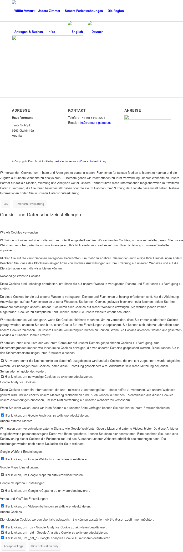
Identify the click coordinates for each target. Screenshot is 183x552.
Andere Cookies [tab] (11, 511)
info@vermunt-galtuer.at (94, 122)
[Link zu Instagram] (20, 52)
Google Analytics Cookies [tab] (18, 382)
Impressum (71, 161)
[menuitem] (23, 10)
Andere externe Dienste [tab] (16, 420)
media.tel (59, 161)
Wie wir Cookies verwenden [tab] (19, 232)
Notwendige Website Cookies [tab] (20, 276)
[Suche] (61, 31)
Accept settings (13, 546)
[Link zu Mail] (13, 52)
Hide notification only (44, 546)
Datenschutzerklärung (93, 161)
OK (6, 204)
